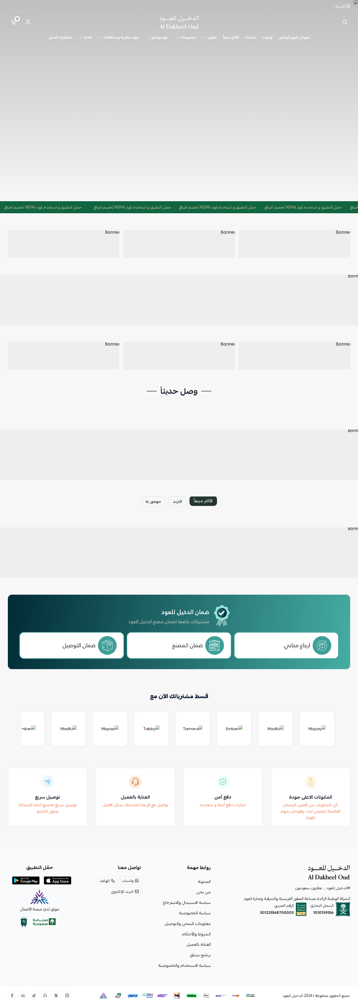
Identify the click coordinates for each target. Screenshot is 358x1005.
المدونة (204, 882)
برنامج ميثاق (200, 955)
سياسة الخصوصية (195, 913)
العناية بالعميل (198, 944)
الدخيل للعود (293, 995)
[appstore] (57, 880)
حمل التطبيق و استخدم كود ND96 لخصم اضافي (315, 207)
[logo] (283, 872)
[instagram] (67, 995)
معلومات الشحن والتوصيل (188, 923)
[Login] (28, 22)
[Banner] (294, 244)
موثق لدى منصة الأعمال (39, 909)
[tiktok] (34, 995)
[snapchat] (45, 995)
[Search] (343, 22)
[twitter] (56, 995)
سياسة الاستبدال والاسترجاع (187, 902)
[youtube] (23, 995)
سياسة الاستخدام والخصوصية (184, 965)
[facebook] (12, 995)
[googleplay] (26, 880)
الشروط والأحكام (196, 934)
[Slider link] (179, 100)
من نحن (203, 892)
